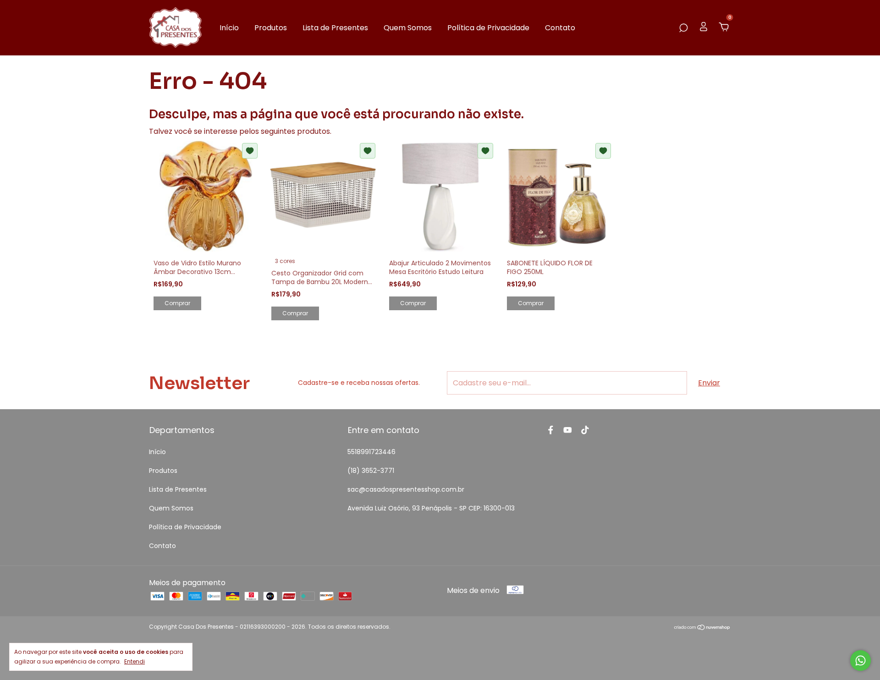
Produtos (270, 27)
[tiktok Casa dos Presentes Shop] (585, 430)
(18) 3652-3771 (370, 470)
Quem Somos (408, 27)
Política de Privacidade (488, 27)
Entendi (134, 661)
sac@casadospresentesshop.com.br (405, 489)
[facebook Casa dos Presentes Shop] (550, 430)
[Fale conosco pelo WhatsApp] (860, 660)
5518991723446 (371, 451)
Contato (560, 27)
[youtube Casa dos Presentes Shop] (567, 430)
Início (229, 27)
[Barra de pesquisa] (683, 28)
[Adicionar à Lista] (250, 151)
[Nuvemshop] (702, 628)
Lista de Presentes (335, 27)
